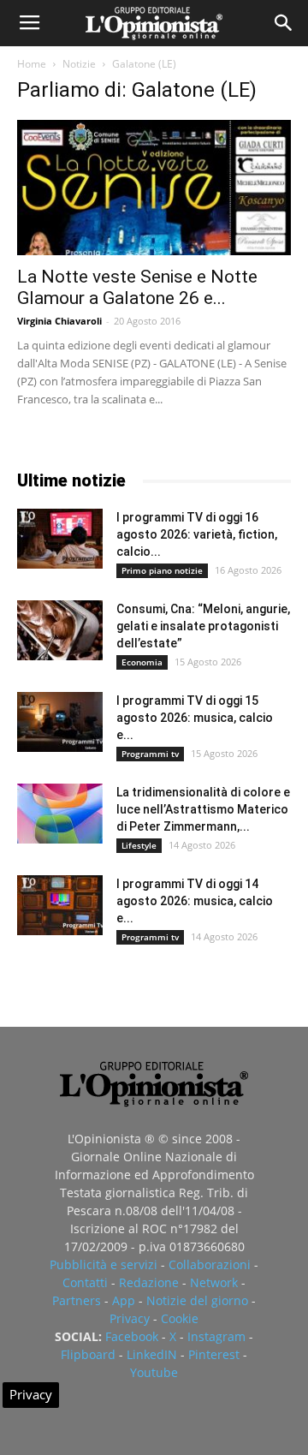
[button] (284, 23)
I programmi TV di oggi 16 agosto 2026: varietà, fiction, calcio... (196, 534)
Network (214, 1282)
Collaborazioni (210, 1264)
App (123, 1300)
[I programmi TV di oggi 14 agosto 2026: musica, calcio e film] (60, 905)
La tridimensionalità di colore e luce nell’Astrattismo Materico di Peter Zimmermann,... (203, 809)
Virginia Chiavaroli (59, 320)
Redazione (149, 1282)
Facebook (131, 1336)
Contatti (85, 1282)
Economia (142, 662)
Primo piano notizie (162, 570)
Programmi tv (150, 754)
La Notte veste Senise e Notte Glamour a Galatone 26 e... (137, 287)
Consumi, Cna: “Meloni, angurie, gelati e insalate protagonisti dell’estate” (203, 626)
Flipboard (88, 1354)
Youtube (154, 1372)
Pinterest (214, 1354)
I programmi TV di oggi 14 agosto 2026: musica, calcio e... (194, 901)
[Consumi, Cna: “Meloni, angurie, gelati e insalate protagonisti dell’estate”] (60, 630)
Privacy (130, 1318)
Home (31, 64)
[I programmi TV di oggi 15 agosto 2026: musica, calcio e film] (60, 722)
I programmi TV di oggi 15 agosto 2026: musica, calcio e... (194, 718)
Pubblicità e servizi (103, 1264)
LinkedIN (152, 1354)
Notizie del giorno (197, 1300)
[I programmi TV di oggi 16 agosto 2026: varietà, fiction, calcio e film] (60, 539)
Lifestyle (139, 845)
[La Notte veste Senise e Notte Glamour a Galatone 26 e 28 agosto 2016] (154, 187)
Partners (76, 1300)
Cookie (179, 1318)
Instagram (216, 1336)
